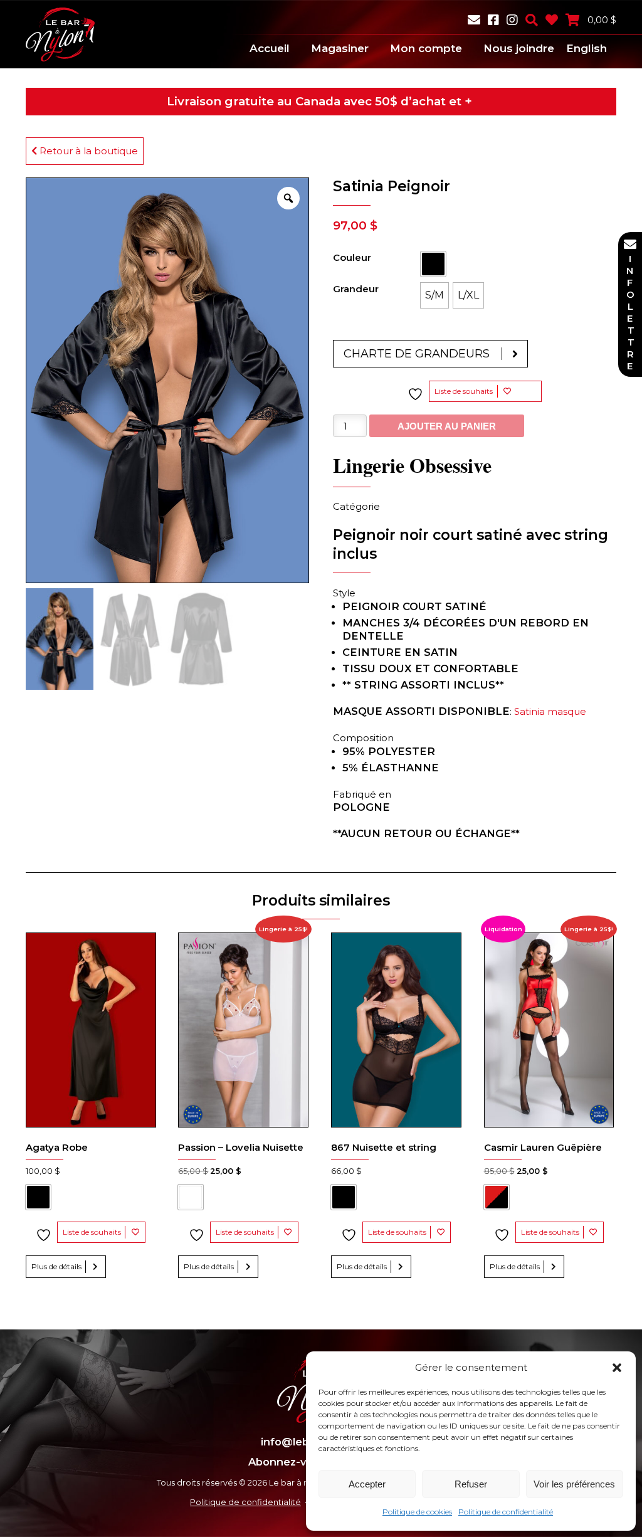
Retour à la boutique (87, 151)
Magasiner (340, 48)
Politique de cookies (417, 1511)
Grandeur (356, 289)
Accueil (270, 48)
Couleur (352, 257)
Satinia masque (550, 711)
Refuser (471, 1484)
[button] (617, 1367)
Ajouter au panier (446, 426)
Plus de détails (56, 1266)
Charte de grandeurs (417, 354)
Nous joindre (518, 48)
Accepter (367, 1484)
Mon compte (426, 48)
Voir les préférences (574, 1484)
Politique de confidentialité (505, 1511)
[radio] (433, 264)
